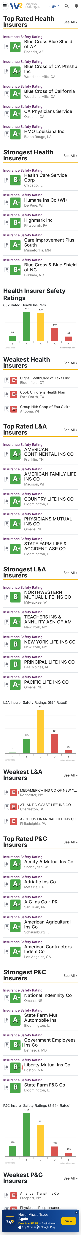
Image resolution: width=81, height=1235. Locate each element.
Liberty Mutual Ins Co (47, 1065)
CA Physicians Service (48, 111)
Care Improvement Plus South (49, 243)
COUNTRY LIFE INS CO (49, 499)
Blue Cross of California (49, 91)
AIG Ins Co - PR (40, 902)
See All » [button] (71, 22)
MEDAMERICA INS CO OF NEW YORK (49, 790)
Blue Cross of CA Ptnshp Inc (50, 69)
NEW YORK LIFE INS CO (50, 642)
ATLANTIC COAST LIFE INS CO (45, 805)
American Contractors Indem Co (48, 949)
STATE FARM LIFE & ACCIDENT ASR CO (45, 546)
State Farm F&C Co (44, 1085)
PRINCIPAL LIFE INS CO (49, 662)
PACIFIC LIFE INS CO (46, 682)
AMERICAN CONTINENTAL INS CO (49, 452)
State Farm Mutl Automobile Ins (41, 1018)
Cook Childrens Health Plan (42, 392)
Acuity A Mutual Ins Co (48, 861)
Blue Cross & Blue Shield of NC (50, 267)
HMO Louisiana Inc (44, 131)
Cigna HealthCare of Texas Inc (45, 378)
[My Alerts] (76, 6)
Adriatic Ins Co (40, 881)
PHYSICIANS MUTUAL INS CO (48, 522)
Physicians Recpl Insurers (40, 1207)
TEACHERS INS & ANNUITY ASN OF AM (48, 620)
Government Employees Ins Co (50, 1043)
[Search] (67, 6)
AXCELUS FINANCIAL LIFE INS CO (48, 819)
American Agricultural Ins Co (47, 925)
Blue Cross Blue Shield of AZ (48, 44)
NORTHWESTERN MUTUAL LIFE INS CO (47, 595)
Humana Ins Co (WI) (45, 200)
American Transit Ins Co (39, 1193)
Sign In (54, 6)
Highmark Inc (38, 220)
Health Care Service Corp (45, 178)
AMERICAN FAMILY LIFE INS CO (50, 477)
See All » (71, 363)
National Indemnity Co (48, 995)
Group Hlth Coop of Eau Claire (45, 407)
